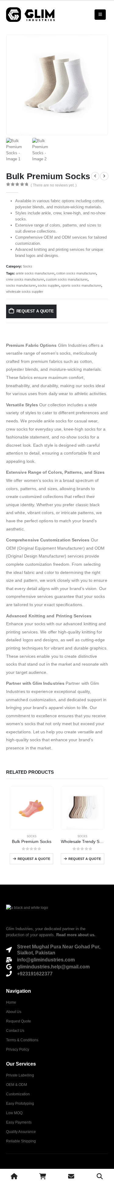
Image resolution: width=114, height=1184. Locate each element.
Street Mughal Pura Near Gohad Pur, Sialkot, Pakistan (58, 949)
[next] (104, 176)
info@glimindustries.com (46, 959)
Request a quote (35, 311)
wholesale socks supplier (24, 291)
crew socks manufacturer (25, 279)
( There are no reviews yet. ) (54, 185)
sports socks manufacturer (81, 285)
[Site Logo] (30, 14)
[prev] (95, 176)
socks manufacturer (21, 285)
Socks (27, 266)
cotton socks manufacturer (76, 273)
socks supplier (48, 285)
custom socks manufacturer (67, 279)
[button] (100, 14)
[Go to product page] (31, 808)
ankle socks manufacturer (35, 273)
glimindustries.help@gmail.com (53, 966)
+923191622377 (35, 973)
